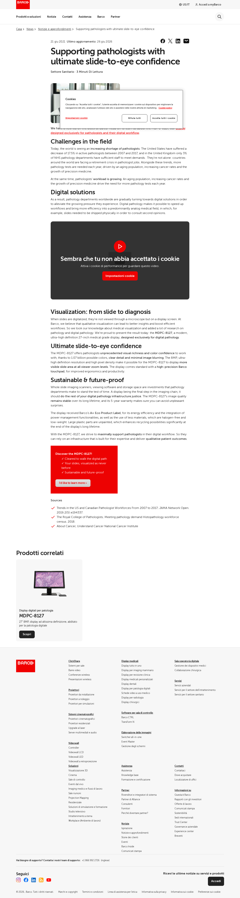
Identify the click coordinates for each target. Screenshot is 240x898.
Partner (115, 16)
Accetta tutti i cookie (163, 118)
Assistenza (85, 16)
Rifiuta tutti (134, 118)
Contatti (67, 16)
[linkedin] (178, 41)
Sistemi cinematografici (81, 714)
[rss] (41, 880)
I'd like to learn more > (73, 482)
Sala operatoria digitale (187, 661)
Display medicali (129, 661)
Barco (101, 16)
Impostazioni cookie (120, 276)
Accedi (216, 881)
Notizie (51, 16)
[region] (121, 109)
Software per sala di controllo (137, 713)
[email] (186, 41)
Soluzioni (73, 766)
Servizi (178, 681)
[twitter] (170, 41)
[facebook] (163, 41)
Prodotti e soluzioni (28, 16)
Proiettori (73, 690)
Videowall (73, 743)
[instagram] (18, 880)
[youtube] (48, 880)
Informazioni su (183, 790)
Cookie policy (165, 108)
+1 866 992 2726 (95, 860)
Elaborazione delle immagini (136, 732)
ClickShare (74, 661)
